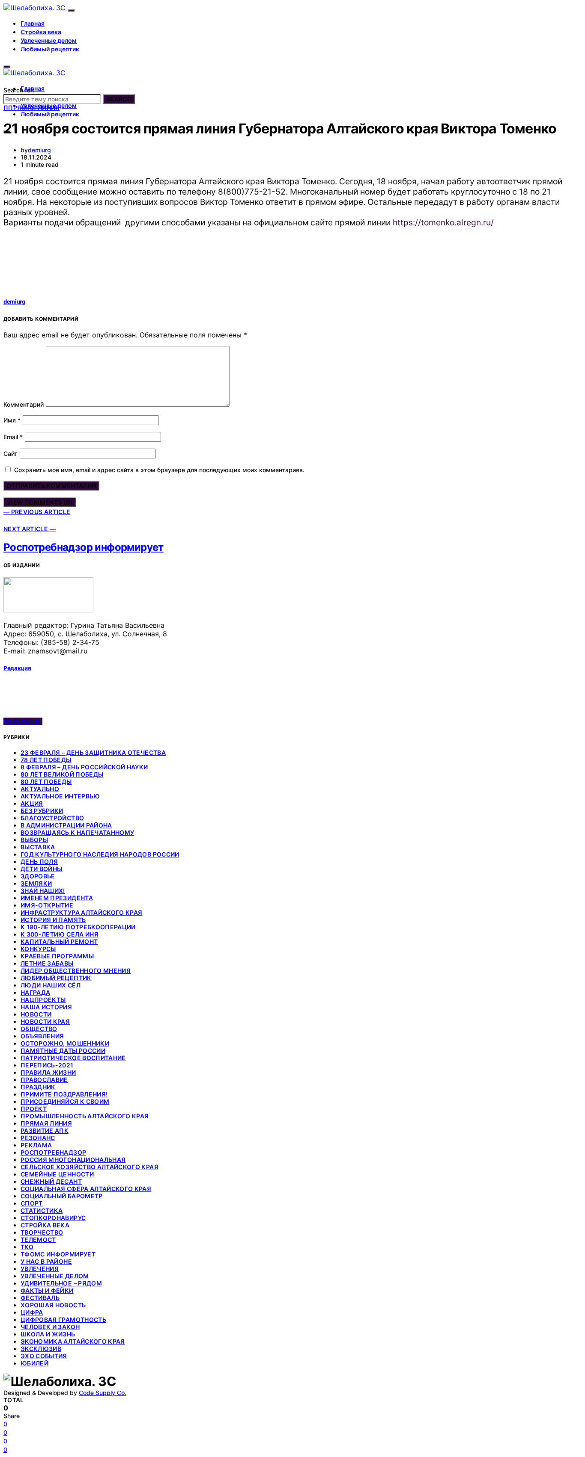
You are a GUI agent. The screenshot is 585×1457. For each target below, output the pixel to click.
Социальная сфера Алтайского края (86, 1188)
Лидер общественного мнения (76, 970)
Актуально (40, 788)
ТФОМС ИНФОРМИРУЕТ (58, 1254)
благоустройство (52, 818)
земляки (36, 883)
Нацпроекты (43, 999)
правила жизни (48, 1072)
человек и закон (50, 1326)
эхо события (44, 1355)
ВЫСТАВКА (38, 847)
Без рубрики (42, 810)
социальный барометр (62, 1196)
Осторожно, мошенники (65, 1043)
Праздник (38, 1087)
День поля (39, 861)
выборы (34, 839)
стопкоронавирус (53, 1217)
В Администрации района (66, 825)
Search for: (18, 90)
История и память (53, 919)
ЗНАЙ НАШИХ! (43, 890)
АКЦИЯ (32, 803)
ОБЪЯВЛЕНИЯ (42, 1036)
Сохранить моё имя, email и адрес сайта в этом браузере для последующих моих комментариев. (159, 469)
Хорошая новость (53, 1305)
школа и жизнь (48, 1334)
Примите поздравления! (64, 1094)
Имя (12, 420)
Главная (33, 23)
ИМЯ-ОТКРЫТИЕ (47, 905)
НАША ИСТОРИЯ (46, 1007)
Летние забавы (47, 963)
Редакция (17, 668)
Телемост (38, 1239)
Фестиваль (40, 1297)
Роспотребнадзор (53, 1152)
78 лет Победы (46, 759)
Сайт (10, 453)
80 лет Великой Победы (62, 774)
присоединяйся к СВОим (65, 1101)
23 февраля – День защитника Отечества (93, 752)
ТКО (27, 1246)
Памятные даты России (63, 1050)
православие (44, 1079)
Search (118, 99)
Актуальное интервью (60, 796)
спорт (32, 1203)
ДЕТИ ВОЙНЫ (42, 868)
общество (39, 1028)
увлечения (40, 1268)
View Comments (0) (40, 502)
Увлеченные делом (49, 40)
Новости (36, 1014)
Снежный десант (51, 1181)
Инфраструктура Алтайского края (82, 912)
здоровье (38, 876)
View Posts (22, 721)
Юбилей (34, 1363)
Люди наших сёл (51, 985)
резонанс (38, 1137)
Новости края (45, 1021)
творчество (42, 1232)
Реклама (36, 1145)
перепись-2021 (47, 1065)
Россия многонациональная (73, 1159)
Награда (35, 992)
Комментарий (23, 404)
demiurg (39, 150)
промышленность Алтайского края (85, 1116)
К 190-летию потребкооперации (78, 927)
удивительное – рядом (61, 1283)
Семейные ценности (57, 1174)
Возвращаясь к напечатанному (77, 832)
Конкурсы (38, 948)
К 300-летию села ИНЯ (59, 934)
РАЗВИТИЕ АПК (45, 1130)
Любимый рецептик (50, 49)
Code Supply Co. (102, 1392)
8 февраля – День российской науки (84, 767)
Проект (34, 1108)
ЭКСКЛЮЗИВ (41, 1348)
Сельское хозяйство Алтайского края (89, 1166)
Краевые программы (57, 956)
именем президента (57, 897)
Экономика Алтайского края (73, 1341)
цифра (32, 1312)
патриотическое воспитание (73, 1057)
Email (13, 436)
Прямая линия (46, 1123)
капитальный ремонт (59, 941)
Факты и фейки (47, 1290)
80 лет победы (46, 781)
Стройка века (41, 31)
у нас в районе (46, 1261)
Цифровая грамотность (63, 1319)
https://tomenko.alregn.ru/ (443, 222)
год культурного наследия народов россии (100, 854)
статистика (42, 1210)
